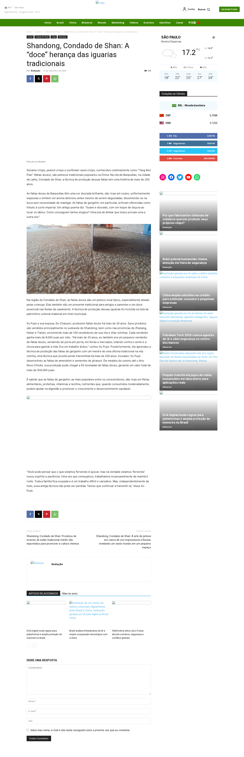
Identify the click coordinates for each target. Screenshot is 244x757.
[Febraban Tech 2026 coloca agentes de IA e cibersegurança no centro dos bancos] (188, 331)
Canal (38, 31)
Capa (54, 37)
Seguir (211, 143)
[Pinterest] (46, 78)
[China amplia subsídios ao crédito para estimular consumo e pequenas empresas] (188, 291)
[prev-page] (29, 645)
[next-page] (34, 645)
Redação (35, 70)
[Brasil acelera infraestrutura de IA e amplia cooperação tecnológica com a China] (88, 614)
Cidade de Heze (52, 31)
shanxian (62, 37)
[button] (204, 9)
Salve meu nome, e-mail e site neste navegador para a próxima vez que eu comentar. (80, 730)
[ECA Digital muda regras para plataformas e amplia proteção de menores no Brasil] (46, 614)
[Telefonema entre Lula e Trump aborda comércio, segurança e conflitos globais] (131, 614)
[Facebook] (30, 78)
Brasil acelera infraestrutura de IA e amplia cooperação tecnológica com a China (88, 634)
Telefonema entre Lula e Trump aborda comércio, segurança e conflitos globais (128, 634)
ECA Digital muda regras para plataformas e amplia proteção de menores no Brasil (44, 634)
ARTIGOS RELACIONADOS (43, 593)
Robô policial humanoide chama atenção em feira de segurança (185, 261)
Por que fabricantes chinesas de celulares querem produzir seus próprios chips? (185, 219)
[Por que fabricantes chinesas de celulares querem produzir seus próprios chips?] (188, 211)
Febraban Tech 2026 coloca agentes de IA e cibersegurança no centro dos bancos (188, 338)
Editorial (167, 307)
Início (29, 31)
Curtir (211, 135)
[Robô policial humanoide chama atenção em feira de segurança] (188, 251)
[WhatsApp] (54, 78)
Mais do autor (70, 593)
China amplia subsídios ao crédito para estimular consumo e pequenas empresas (188, 298)
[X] (38, 78)
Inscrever (209, 158)
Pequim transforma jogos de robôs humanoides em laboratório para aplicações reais (187, 378)
